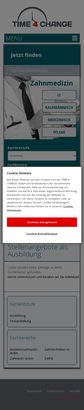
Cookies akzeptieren (42, 222)
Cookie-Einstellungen (42, 233)
